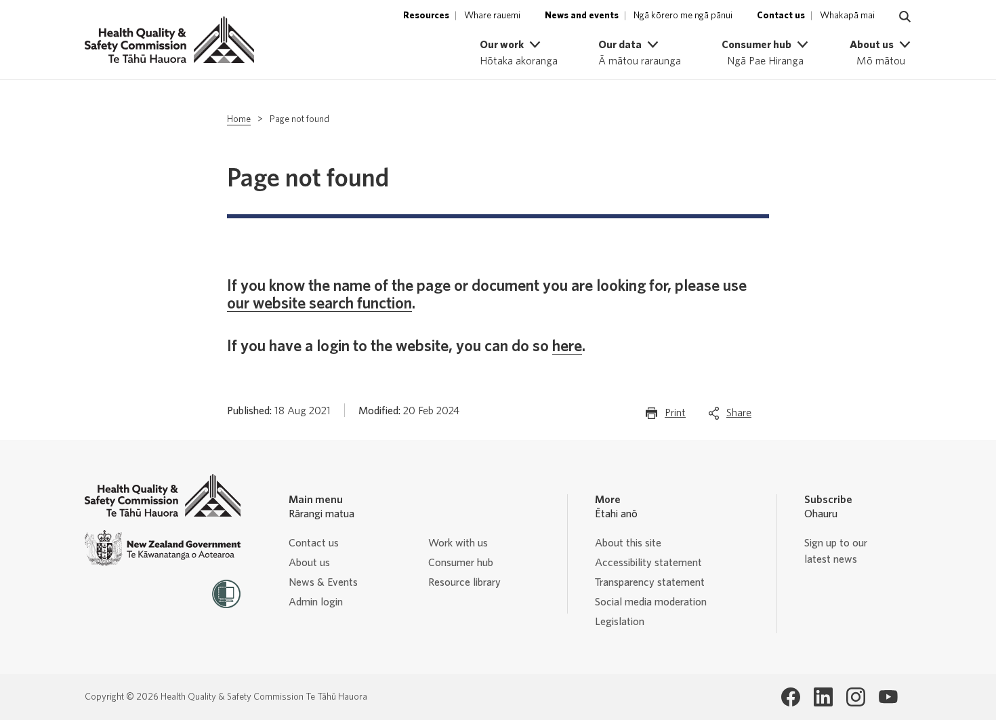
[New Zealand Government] (163, 548)
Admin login (316, 602)
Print (675, 416)
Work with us (458, 543)
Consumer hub (460, 562)
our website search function (319, 304)
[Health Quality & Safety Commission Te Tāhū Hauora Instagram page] (855, 696)
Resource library (464, 582)
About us (309, 562)
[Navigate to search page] (905, 17)
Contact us (314, 543)
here (567, 346)
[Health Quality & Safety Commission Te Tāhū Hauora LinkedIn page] (823, 696)
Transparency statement (650, 582)
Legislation (619, 621)
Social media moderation (651, 602)
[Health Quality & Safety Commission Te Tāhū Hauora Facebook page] (790, 696)
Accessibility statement (648, 562)
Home (239, 119)
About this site (628, 543)
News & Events (323, 582)
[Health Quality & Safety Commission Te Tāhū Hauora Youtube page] (888, 697)
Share (738, 416)
